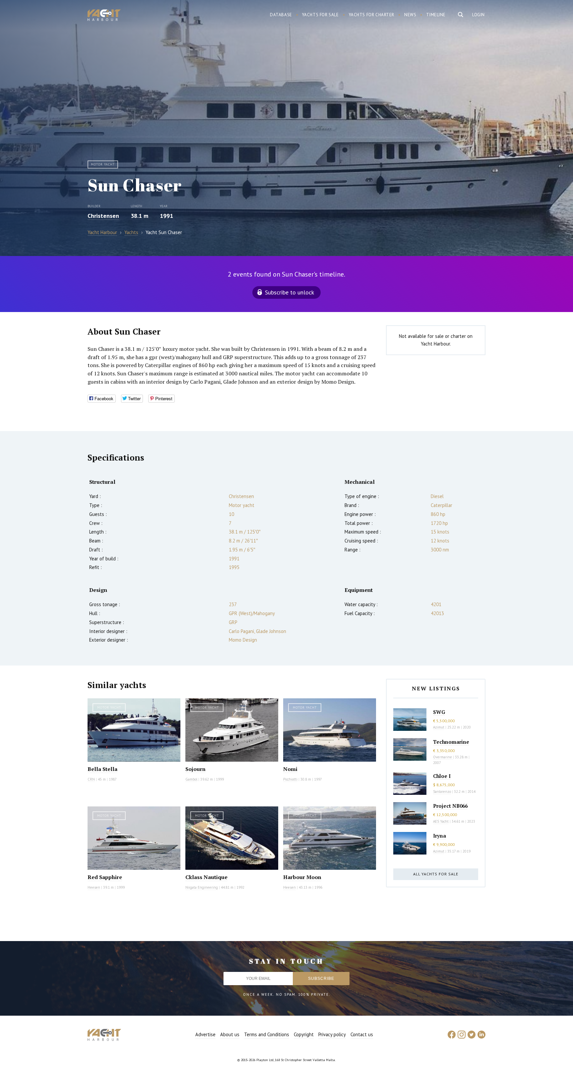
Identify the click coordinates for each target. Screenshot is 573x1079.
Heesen (94, 887)
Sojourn (195, 769)
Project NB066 (450, 805)
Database (281, 15)
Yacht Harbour (104, 16)
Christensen (103, 216)
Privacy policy (332, 1034)
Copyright (304, 1034)
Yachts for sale (320, 15)
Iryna (439, 835)
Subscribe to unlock (289, 292)
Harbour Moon (302, 877)
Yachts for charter (372, 15)
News (410, 15)
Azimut (438, 727)
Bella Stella (102, 769)
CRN (91, 779)
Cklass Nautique (206, 877)
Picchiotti (290, 779)
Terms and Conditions (266, 1034)
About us (229, 1034)
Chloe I (442, 776)
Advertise (205, 1034)
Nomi (290, 769)
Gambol (191, 779)
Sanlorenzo (442, 791)
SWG (439, 712)
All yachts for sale (435, 873)
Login (478, 15)
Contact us (361, 1034)
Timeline (436, 15)
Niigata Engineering (201, 887)
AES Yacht (441, 821)
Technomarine (451, 741)
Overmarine (443, 757)
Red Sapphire (105, 877)
